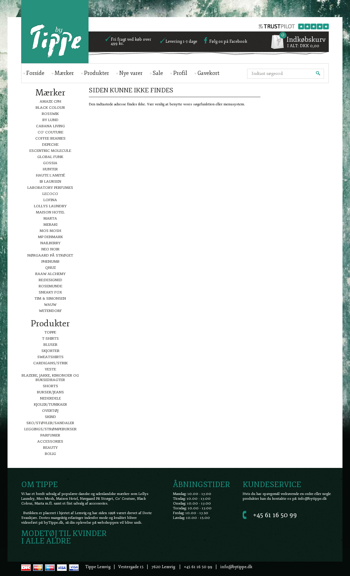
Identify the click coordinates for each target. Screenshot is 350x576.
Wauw (50, 304)
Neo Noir (50, 249)
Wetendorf (50, 311)
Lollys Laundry (50, 206)
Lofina (50, 200)
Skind (50, 417)
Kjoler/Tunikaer (50, 404)
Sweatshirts (50, 357)
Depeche (50, 144)
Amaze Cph (50, 101)
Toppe (50, 332)
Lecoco (50, 194)
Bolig (50, 453)
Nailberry (50, 243)
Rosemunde (50, 286)
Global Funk (50, 157)
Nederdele (50, 398)
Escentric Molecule (50, 150)
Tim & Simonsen (50, 298)
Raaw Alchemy (50, 274)
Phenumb (50, 261)
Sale (158, 73)
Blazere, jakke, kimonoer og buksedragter (50, 377)
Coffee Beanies (50, 138)
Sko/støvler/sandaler (50, 423)
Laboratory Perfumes (50, 187)
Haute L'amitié (50, 175)
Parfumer (50, 435)
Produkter (96, 73)
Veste (50, 369)
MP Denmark (50, 237)
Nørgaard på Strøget (50, 255)
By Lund (50, 120)
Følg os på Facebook (228, 42)
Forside (35, 73)
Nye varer (131, 73)
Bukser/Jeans (50, 392)
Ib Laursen (50, 181)
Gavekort (208, 73)
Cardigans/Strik (50, 363)
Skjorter (50, 351)
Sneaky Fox (50, 292)
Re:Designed (50, 280)
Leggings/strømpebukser (50, 429)
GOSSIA (50, 163)
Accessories (50, 441)
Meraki (50, 224)
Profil (180, 73)
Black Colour (50, 107)
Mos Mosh (50, 230)
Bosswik (50, 114)
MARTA (50, 218)
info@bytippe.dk (312, 498)
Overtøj (50, 410)
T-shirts (50, 338)
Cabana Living (50, 126)
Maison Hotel (50, 212)
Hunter (50, 169)
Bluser (50, 344)
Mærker (64, 73)
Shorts (50, 386)
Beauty (50, 447)
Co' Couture (50, 132)
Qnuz (50, 267)
